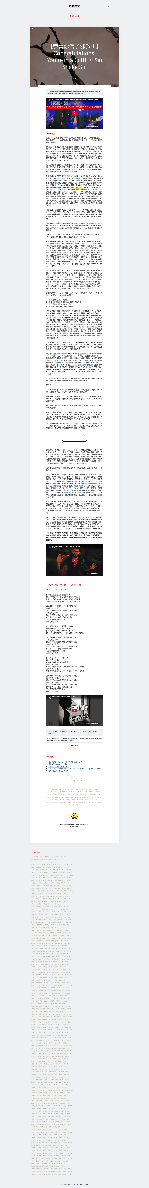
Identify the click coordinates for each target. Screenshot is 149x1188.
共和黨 (54, 898)
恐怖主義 (44, 988)
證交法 (44, 1116)
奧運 (63, 959)
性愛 (71, 985)
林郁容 (50, 1022)
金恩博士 (53, 1140)
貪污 (57, 1119)
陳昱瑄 (60, 1150)
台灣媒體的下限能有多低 (56, 922)
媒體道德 (50, 797)
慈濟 (40, 993)
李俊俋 (53, 1014)
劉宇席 (34, 904)
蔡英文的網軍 (54, 1098)
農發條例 (60, 1127)
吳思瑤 (69, 794)
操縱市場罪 (35, 1001)
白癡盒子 (54, 1056)
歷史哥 (40, 1030)
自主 (61, 1082)
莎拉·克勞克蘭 (48, 1090)
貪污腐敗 (62, 1119)
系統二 (49, 802)
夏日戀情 (63, 954)
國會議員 (47, 948)
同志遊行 (48, 935)
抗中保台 (91, 797)
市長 (33, 977)
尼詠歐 (57, 972)
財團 (33, 1119)
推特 (61, 998)
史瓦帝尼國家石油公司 (38, 930)
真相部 (66, 1058)
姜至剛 (62, 961)
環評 (57, 1053)
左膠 (66, 975)
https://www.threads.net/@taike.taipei (75, 829)
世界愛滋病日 (53, 872)
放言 (41, 1001)
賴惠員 (68, 1121)
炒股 (33, 1048)
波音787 (69, 1040)
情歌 (63, 988)
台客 (74, 79)
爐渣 (56, 1048)
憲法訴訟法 (67, 993)
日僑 (33, 1011)
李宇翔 (58, 1014)
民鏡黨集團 (35, 1037)
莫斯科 (61, 1090)
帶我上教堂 (39, 977)
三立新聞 (69, 870)
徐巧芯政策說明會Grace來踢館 (40, 982)
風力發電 (57, 1161)
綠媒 (66, 802)
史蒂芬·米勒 (64, 930)
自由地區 (41, 1085)
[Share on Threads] (74, 781)
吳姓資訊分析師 (36, 938)
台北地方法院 (35, 917)
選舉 (56, 1132)
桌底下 (55, 1024)
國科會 (70, 948)
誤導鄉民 (77, 178)
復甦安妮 (58, 982)
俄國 (33, 888)
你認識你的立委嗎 (48, 885)
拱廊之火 (55, 998)
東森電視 (53, 1017)
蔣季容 (47, 1100)
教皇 (57, 1003)
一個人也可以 (35, 870)
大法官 (38, 956)
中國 (46, 875)
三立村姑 (34, 872)
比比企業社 (69, 1030)
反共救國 (58, 912)
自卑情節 (66, 1082)
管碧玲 (40, 1066)
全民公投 (34, 896)
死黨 (45, 1030)
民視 (69, 1032)
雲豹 (43, 1158)
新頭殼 (58, 1009)
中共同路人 (79, 792)
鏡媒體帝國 (54, 1142)
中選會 (85, 792)
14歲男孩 (46, 856)
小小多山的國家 (36, 969)
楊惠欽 (34, 1027)
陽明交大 (50, 1156)
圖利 (54, 951)
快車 (51, 985)
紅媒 (40, 1069)
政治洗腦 (41, 1003)
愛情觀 (68, 990)
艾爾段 (66, 1085)
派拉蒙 (50, 1043)
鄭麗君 (34, 1140)
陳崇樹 (39, 1150)
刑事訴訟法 (46, 901)
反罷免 (47, 914)
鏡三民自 (42, 1142)
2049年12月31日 (69, 191)
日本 (37, 1011)
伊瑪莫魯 (67, 880)
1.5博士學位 (78, 187)
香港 (37, 1163)
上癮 (40, 872)
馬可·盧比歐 (43, 1163)
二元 (49, 877)
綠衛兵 (40, 1074)
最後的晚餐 (41, 1014)
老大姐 (61, 1079)
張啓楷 (34, 980)
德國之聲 (68, 982)
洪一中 (34, 1043)
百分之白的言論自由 (63, 1056)
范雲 (53, 1087)
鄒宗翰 (34, 1137)
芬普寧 (39, 1087)
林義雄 (44, 1022)
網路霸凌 (50, 1074)
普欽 (57, 1011)
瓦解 (69, 1053)
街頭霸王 (69, 1106)
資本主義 (45, 1121)
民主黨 (52, 1032)
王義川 (69, 1051)
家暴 (40, 967)
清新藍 (65, 1043)
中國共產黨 (52, 875)
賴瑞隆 (39, 1124)
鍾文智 (63, 1140)
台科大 (38, 927)
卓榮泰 (34, 912)
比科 (33, 1032)
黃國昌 (60, 1171)
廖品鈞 (56, 977)
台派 (50, 919)
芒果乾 (34, 1087)
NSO (55, 864)
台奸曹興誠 (66, 917)
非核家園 (69, 1158)
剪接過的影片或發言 (77, 485)
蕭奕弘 (57, 1100)
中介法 (34, 875)
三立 (63, 870)
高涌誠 (47, 1166)
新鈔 (53, 1009)
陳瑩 (65, 1153)
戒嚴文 (34, 998)
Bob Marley (65, 862)
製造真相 (76, 789)
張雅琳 (50, 980)
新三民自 (70, 789)
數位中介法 (63, 1003)
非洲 (33, 1161)
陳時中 (66, 1150)
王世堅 (43, 1051)
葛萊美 (61, 1093)
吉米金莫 (59, 933)
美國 (33, 1077)
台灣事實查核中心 (62, 919)
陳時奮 (34, 1153)
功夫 (59, 904)
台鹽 (52, 927)
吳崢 (48, 938)
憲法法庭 (60, 993)
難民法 (38, 1158)
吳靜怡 (69, 938)
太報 (44, 959)
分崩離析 (34, 901)
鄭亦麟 (39, 1137)
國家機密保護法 (56, 946)
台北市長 (48, 917)
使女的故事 (57, 885)
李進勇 (51, 799)
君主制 (67, 935)
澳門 (71, 1045)
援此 (65, 998)
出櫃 (69, 898)
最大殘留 (34, 1014)
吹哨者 (34, 940)
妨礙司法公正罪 (48, 961)
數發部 (47, 1006)
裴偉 (60, 1108)
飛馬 (63, 1161)
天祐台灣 (38, 959)
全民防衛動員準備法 (44, 896)
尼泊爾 (51, 972)
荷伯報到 (34, 1090)
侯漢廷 (69, 885)
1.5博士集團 (35, 856)
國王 (66, 948)
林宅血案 (45, 1019)
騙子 (65, 1163)
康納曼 (67, 797)
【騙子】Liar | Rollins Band (58, 766)
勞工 (38, 909)
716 (55, 859)
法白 (47, 1040)
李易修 (69, 1014)
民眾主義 (58, 1032)
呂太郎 (48, 940)
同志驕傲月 (56, 935)
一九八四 (59, 867)
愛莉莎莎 (34, 993)
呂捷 (53, 940)
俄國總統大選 (39, 888)
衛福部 (39, 1108)
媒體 (99, 794)
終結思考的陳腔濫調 (57, 802)
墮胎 (57, 954)
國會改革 (86, 794)
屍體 (33, 975)
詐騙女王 (67, 1111)
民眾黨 (64, 1032)
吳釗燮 (64, 938)
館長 (33, 1163)
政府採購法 (51, 1001)
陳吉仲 (63, 1148)
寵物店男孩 (63, 967)
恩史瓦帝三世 (51, 988)
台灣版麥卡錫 (55, 794)
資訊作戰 (94, 802)
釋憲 (48, 1140)
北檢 (48, 909)
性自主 (34, 988)
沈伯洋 (94, 322)
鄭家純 (50, 1137)
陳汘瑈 (55, 1153)
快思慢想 (85, 797)
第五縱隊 (34, 1066)
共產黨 (60, 898)
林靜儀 (55, 1022)
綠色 (67, 1072)
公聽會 (45, 898)
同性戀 (62, 935)
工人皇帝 (57, 975)
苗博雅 (44, 1087)
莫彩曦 (55, 1090)
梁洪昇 (66, 1024)
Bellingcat (56, 862)
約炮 (66, 1066)
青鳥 (64, 1158)
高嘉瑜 (41, 1166)
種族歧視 (34, 1064)
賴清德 (34, 1124)
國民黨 (61, 948)
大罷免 (43, 956)
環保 (49, 1053)
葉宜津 (51, 1093)
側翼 (38, 891)
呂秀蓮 (57, 940)
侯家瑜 (64, 885)
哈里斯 (34, 943)
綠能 (63, 1072)
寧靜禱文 (50, 967)
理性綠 (44, 1053)
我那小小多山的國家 (58, 996)
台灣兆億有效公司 (43, 922)
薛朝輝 (68, 1100)
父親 (64, 1048)
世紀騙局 (68, 872)
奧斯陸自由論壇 (56, 959)
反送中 (56, 914)
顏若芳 (51, 1161)
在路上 (64, 951)
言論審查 (34, 1111)
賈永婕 (57, 1121)
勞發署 (43, 909)
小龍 (65, 969)
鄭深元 (60, 1137)
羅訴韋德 (66, 1074)
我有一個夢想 (40, 996)
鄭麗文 (39, 1140)
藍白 (37, 1103)
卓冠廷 (65, 909)
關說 (67, 1145)
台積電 (43, 927)
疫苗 (43, 1056)
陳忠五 (50, 1150)
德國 (63, 982)
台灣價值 (34, 922)
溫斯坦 (47, 1045)
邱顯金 (39, 1135)
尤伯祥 (70, 969)
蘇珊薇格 (49, 1106)
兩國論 (52, 896)
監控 (55, 1058)
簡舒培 (45, 1066)
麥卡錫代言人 (35, 1171)
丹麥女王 (38, 877)
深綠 (60, 1043)
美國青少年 (54, 1077)
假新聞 (91, 792)
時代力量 (51, 1011)
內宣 (86, 789)
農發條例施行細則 (36, 1129)
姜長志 (67, 961)
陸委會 (39, 1156)
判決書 (52, 901)
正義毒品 (34, 1030)
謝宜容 (34, 1116)
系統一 (97, 799)
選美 (51, 1132)
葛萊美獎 (67, 1093)
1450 (41, 856)
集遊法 (64, 1156)
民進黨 (34, 1035)
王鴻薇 (39, 1053)
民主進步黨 (75, 799)
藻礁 (33, 1106)
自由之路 (34, 1085)
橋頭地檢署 (51, 1027)
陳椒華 (44, 1153)
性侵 (56, 985)
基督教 (38, 954)
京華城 (69, 877)
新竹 (33, 1009)
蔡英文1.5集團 (35, 1098)
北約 (52, 909)
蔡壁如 (39, 1095)
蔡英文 (66, 1095)
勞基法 (34, 909)
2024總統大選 (63, 792)
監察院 (50, 1058)
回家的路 (54, 943)
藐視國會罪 (63, 1103)
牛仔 (68, 1048)
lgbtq (49, 867)
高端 (51, 1166)
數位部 (41, 1006)
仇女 (41, 880)
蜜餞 (60, 1106)
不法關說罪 (46, 872)
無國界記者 (50, 1048)
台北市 (42, 917)
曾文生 (67, 1011)
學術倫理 (54, 964)
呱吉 (74, 794)
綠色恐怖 (34, 1074)
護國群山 (58, 1116)
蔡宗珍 (50, 1095)
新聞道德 (98, 797)
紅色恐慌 (45, 1069)
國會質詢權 (93, 794)
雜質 (69, 1156)
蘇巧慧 (38, 1106)
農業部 (54, 1127)
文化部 (52, 1006)
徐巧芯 (66, 980)
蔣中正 (41, 1100)
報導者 (43, 954)
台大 (60, 917)
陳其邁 (57, 1148)
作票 (68, 883)
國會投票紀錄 (65, 946)
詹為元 (44, 1114)
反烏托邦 (34, 914)
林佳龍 (59, 1017)
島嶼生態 (38, 975)
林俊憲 (65, 1017)
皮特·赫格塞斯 (43, 1058)
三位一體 (48, 870)
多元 (68, 954)
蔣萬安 (52, 1100)
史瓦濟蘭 (56, 930)
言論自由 (41, 1111)
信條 (50, 888)
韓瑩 (41, 1161)
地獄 (33, 954)
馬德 (61, 1163)
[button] (74, 746)
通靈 (66, 1129)
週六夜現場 (35, 1132)
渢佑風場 (34, 1045)
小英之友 (55, 969)
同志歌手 (34, 935)
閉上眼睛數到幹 (36, 1145)
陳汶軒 (60, 1153)
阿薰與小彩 (46, 1148)
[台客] (74, 816)
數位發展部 (35, 1006)
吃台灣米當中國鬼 (43, 933)
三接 (54, 870)
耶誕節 (67, 1079)
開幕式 (50, 1145)
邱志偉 (70, 1132)
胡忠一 (53, 1082)
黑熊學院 (50, 1174)
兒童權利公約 (35, 893)
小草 (61, 969)
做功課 (34, 891)
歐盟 (71, 1027)
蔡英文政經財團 (45, 1098)
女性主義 (34, 961)
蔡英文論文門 (63, 1098)
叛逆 (66, 914)
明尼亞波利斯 (43, 1011)
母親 (54, 1030)
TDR (33, 867)
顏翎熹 (46, 1161)
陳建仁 (44, 1150)
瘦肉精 (87, 799)
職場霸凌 (47, 1082)
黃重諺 (39, 1174)
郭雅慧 (60, 1135)
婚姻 (33, 964)
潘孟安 (60, 1045)
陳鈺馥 (34, 1156)
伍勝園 (34, 883)
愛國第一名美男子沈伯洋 (58, 990)
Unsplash (60, 740)
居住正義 (57, 797)
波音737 (62, 1040)
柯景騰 (39, 1024)
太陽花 (48, 959)
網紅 (45, 1074)
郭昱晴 (55, 1135)
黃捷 (65, 1171)
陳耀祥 (70, 1153)
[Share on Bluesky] (70, 781)
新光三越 (64, 1006)
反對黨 (65, 912)
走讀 (53, 1124)
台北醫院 (55, 917)
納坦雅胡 (57, 1069)
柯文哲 (34, 1024)
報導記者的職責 (67, 492)
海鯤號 (55, 1043)
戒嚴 (66, 996)
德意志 (34, 985)
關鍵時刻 (34, 1148)
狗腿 (33, 1051)
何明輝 (63, 883)
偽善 (43, 891)
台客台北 (38, 919)
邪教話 (100, 802)
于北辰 (54, 877)
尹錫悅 (34, 972)
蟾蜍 (64, 1106)
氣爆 (41, 1037)
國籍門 (34, 951)
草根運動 (58, 1087)
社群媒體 (54, 1061)
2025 (65, 856)
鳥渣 (56, 1169)
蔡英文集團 (59, 789)
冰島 (64, 898)
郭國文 (44, 1135)
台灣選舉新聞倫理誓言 (65, 925)
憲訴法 (34, 996)
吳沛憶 (58, 938)
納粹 (42, 1072)
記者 (46, 1111)
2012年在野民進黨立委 (81, 365)
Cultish (71, 792)
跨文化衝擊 (64, 1124)
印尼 (44, 912)
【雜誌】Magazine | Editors (58, 764)
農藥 (44, 1129)
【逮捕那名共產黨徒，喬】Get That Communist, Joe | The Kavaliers (74, 768)
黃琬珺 (34, 1174)
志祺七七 (39, 985)
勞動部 (66, 906)
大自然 (57, 956)
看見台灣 (60, 1058)
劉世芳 (66, 901)
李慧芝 (64, 1014)
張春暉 (44, 980)
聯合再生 (41, 1082)
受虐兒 (61, 914)
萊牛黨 (75, 802)
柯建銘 (69, 1022)
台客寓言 (45, 919)
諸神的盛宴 (68, 1114)
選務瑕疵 (46, 1132)
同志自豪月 (41, 935)
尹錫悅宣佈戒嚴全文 (42, 972)
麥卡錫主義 (81, 324)
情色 (68, 988)
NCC (51, 864)
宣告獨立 (34, 967)
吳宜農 (44, 938)
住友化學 (46, 883)
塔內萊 (48, 954)
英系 (49, 1087)
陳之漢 (52, 1148)
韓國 (37, 1161)
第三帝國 (65, 1064)
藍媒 (33, 1103)
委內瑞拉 (56, 961)
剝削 (57, 901)
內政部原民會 (48, 893)
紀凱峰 (61, 1066)
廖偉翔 (51, 977)
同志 (65, 933)
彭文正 (55, 980)
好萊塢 (40, 961)
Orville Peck (62, 864)
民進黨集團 (64, 1035)
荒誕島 (65, 1087)
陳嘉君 (68, 1148)
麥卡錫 (61, 1169)
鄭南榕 (44, 1137)
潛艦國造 (65, 1045)
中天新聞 (59, 875)
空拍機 (40, 1064)
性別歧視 (61, 985)
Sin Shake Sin (71, 738)
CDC (33, 864)
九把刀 (44, 877)
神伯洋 (60, 1061)
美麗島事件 (35, 1079)
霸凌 (60, 1158)
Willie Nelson (40, 867)
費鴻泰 (68, 1119)
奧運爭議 (69, 959)
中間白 (70, 875)
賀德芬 (34, 1121)
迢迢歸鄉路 (50, 1129)
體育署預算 (35, 1166)
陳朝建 (39, 1153)
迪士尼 (57, 1129)
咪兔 (66, 940)
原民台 (48, 912)
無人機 (38, 1048)
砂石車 (39, 1061)
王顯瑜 (34, 1053)
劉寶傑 (39, 904)
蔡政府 (55, 1095)
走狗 (49, 1124)
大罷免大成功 (50, 956)
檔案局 (57, 1027)
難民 (33, 1158)
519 (46, 859)
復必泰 (52, 982)
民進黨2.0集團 (48, 1035)
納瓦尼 (63, 1069)
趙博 (57, 1124)
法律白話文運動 (40, 1040)
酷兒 (44, 1140)
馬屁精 (56, 1163)
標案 (45, 1027)
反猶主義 (41, 914)
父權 (60, 1048)
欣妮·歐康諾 (64, 1027)
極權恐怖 (67, 799)
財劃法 (69, 1116)
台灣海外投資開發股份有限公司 (40, 925)
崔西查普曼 (46, 975)
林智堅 (56, 799)
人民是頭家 (35, 880)
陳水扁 (50, 1153)
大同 (33, 956)
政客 (45, 1001)
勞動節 (61, 906)
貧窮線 (52, 1119)
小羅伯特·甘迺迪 (46, 969)
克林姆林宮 (59, 891)
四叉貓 (48, 943)
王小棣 (63, 1051)
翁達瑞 (41, 1079)
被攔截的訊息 (46, 1108)
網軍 (70, 802)
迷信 (61, 1129)
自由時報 (47, 1085)
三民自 (58, 870)
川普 (62, 797)
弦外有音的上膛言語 (76, 797)
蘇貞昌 (55, 1106)
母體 (59, 1030)
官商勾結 (65, 964)
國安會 (34, 946)
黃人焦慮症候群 (53, 1171)
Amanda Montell (53, 792)
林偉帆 (34, 1019)
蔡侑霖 (34, 1095)
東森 (48, 1017)
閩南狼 (62, 1145)
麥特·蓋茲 (44, 1171)
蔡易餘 (60, 1095)
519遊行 (51, 859)
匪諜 (49, 794)
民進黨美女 (56, 1035)
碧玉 (49, 1061)
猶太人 (38, 1051)
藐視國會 (56, 1103)
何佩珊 (52, 883)
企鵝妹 (55, 880)
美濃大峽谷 (62, 1077)
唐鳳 (44, 943)
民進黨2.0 (39, 1035)
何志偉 (57, 883)
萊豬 (71, 1090)
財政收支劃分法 (40, 1119)
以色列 (50, 880)
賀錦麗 (39, 1121)
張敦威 (39, 980)
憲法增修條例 (52, 993)
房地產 (39, 998)
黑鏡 (56, 1174)
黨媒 (65, 789)
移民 (65, 1061)
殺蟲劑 (50, 1030)
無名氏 (43, 1048)
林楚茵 (34, 1022)
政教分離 (58, 1001)
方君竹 (63, 1009)
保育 (46, 888)
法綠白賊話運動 (54, 1040)
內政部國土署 (57, 893)
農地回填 (48, 1127)
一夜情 (42, 870)
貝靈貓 (64, 1116)
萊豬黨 (52, 789)
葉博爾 (45, 1093)
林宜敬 (51, 1019)
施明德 (69, 1009)
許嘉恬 (56, 1111)
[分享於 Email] (81, 781)
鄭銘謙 (66, 1137)
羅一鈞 (60, 1074)
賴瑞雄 (44, 1124)
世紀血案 (61, 872)
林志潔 (62, 799)
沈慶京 (70, 1037)
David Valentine (70, 740)
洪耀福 (44, 1043)
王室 (59, 1051)
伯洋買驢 (39, 883)
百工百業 (34, 1058)
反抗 (69, 912)
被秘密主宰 (54, 1108)
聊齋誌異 (34, 1082)
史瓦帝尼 (57, 927)
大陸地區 (63, 956)
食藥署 (68, 1161)
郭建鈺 (50, 1135)
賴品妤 (63, 1121)
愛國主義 (41, 990)
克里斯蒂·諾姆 (68, 891)
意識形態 (34, 990)
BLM (46, 862)
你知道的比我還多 (36, 885)
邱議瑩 (34, 1135)
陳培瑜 (34, 1150)
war (54, 867)
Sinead (70, 864)
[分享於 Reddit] (78, 781)
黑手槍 (44, 1174)
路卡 (69, 1124)
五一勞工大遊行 (62, 877)
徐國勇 (60, 980)
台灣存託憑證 (67, 922)
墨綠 (53, 954)
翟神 (57, 1079)
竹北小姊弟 (59, 1064)
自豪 (61, 1085)
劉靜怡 (50, 904)
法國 (33, 1040)
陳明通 (55, 1150)
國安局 (70, 943)
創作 (61, 901)
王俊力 (48, 1051)
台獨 (33, 927)
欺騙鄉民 (60, 180)
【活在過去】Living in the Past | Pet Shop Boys (66, 762)
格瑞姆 (44, 1024)
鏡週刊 (65, 1142)
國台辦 (60, 943)
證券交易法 (51, 1116)
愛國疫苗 (47, 990)
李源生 (34, 1017)
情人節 (58, 988)
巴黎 (71, 975)
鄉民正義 (66, 1135)
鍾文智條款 (35, 1142)
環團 (53, 1053)
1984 (52, 856)
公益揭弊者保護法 (36, 898)
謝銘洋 (39, 1116)
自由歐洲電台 (55, 1085)
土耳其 (58, 951)
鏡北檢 (48, 1142)
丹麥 (33, 877)
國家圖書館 (47, 946)
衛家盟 (34, 1108)
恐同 (38, 988)
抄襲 (44, 998)
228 (42, 859)
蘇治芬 (43, 1106)
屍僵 (68, 972)
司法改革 (63, 794)
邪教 (90, 789)
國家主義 (39, 946)
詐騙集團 (81, 802)
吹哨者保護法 (40, 940)
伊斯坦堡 (61, 880)
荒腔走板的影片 (59, 362)
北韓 (82, 789)
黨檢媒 (65, 1174)
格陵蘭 (50, 1024)
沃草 (54, 1037)
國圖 (65, 943)
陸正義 (44, 1156)
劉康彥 (44, 904)
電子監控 (48, 1158)
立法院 (92, 799)
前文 (53, 133)
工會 (62, 975)
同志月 (70, 933)
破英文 (44, 1061)
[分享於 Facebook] (67, 781)
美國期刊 (38, 1077)
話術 (40, 1114)
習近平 (47, 1079)
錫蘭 (59, 1140)
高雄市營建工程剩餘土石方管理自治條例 (42, 1169)
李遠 (44, 1017)
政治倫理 (64, 1001)
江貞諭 (45, 1037)
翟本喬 (52, 1079)
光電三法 (52, 891)
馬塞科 (51, 1163)
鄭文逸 (55, 1137)
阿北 (40, 1148)
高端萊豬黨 (71, 805)
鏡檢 (60, 1142)
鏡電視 (70, 1142)
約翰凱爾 (34, 1069)
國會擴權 (79, 794)
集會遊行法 (57, 1156)
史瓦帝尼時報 (49, 930)
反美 (51, 914)
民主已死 (38, 1032)
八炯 (68, 896)
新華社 (48, 1009)
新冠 (70, 1006)
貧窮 (47, 1119)
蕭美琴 (63, 1100)
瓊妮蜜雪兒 (64, 1053)
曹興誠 (61, 1011)
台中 (71, 914)
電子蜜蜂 (54, 1158)
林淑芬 (39, 1022)
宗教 (60, 964)
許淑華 (61, 1111)
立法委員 (46, 1064)
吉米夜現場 (53, 933)
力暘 (54, 904)
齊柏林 (70, 1174)
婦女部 (38, 964)
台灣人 (70, 919)
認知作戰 (87, 802)
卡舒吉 (39, 912)
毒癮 (63, 1030)
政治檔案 (34, 1003)
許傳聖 (51, 1111)
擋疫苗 (70, 998)
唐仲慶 (39, 943)
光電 (47, 891)
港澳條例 (41, 1045)
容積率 (44, 967)
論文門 (61, 1114)
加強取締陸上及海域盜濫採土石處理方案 (42, 906)
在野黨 (69, 951)
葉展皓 (56, 1093)
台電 (48, 927)
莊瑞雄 (40, 1090)
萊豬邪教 (95, 789)
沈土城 (65, 1037)
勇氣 (56, 906)
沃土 (50, 1037)
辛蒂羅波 (42, 1127)
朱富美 (48, 1014)
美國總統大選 (46, 1077)
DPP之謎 (45, 864)
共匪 (100, 792)
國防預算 (39, 951)
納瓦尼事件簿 (35, 1072)
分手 (40, 901)
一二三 (65, 867)
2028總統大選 (35, 859)
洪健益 (39, 1043)
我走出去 (48, 996)
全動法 (64, 893)
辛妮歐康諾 (35, 1127)
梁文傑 (60, 1024)
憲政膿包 (45, 993)
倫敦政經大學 (56, 888)
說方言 (56, 1114)
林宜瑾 (56, 1019)
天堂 (33, 959)
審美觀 (56, 967)
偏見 (95, 792)
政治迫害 (47, 1003)
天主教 (69, 956)
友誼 (53, 912)
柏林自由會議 (62, 1022)
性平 (66, 985)
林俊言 (70, 1017)
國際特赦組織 (47, 951)
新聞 (37, 1009)
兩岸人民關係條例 (61, 896)
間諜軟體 (56, 1145)
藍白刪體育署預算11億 (46, 1103)
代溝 (45, 880)
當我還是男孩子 (36, 1056)
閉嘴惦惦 (44, 1145)
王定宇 (54, 1051)
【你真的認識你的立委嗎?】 (58, 770)
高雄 (63, 1166)
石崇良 (34, 1061)
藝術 (69, 1103)
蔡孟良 (44, 1095)
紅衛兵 (51, 1069)
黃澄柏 (70, 1171)
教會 (53, 1003)
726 (59, 859)
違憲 (41, 1132)
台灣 (54, 919)
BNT (50, 862)
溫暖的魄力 (53, 1045)
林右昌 (39, 1019)
